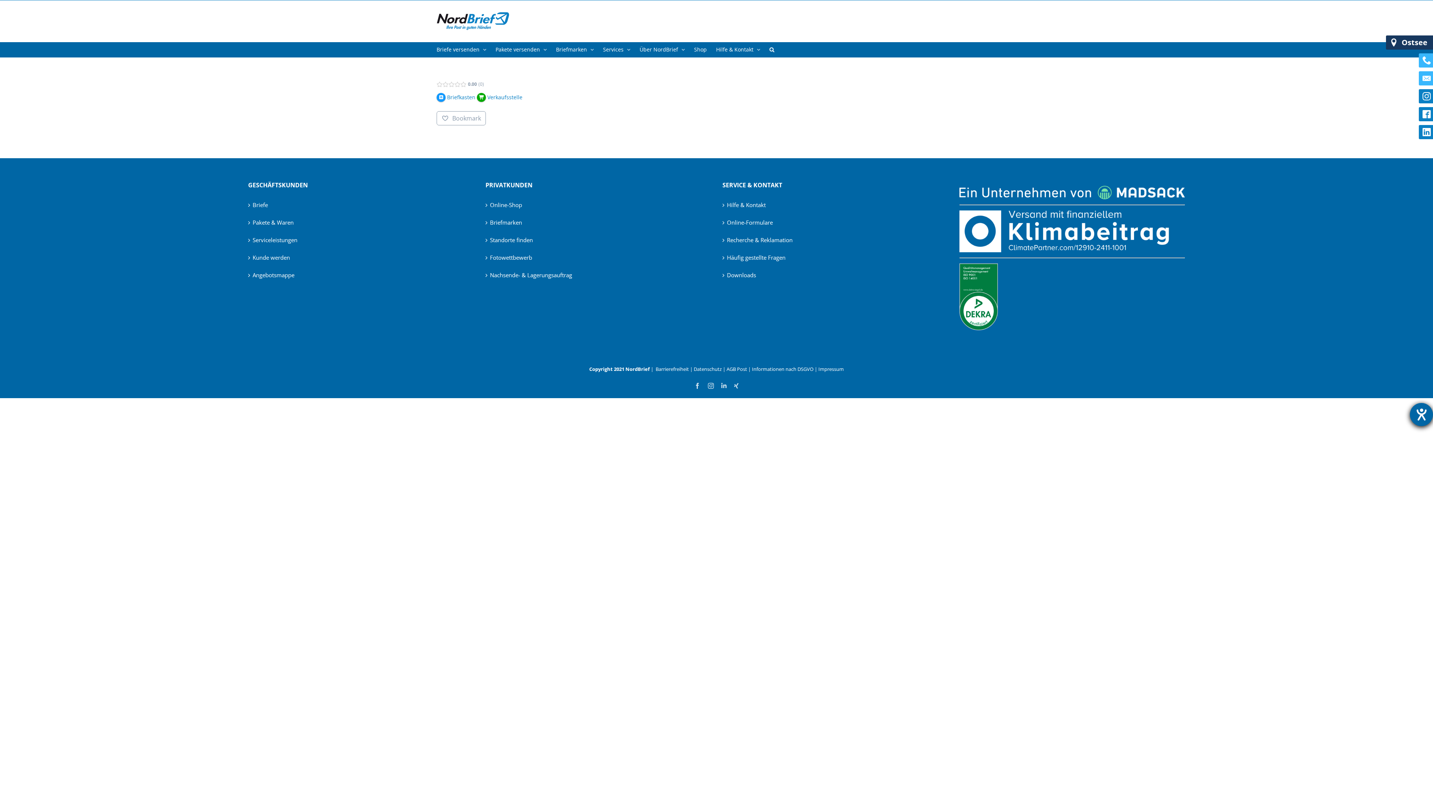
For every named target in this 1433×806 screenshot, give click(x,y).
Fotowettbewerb (511, 257)
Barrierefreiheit (672, 369)
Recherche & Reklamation (760, 240)
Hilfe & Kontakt (746, 205)
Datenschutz (708, 369)
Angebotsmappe (273, 275)
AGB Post (737, 369)
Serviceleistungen (275, 240)
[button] (771, 49)
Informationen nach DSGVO (783, 369)
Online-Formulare (750, 222)
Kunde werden (271, 257)
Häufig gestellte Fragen (756, 257)
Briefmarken (506, 222)
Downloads (741, 275)
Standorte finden (511, 240)
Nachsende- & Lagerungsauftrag (531, 275)
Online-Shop (506, 205)
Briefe (260, 205)
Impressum (831, 369)
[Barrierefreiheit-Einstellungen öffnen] (1421, 414)
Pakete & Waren (273, 222)
